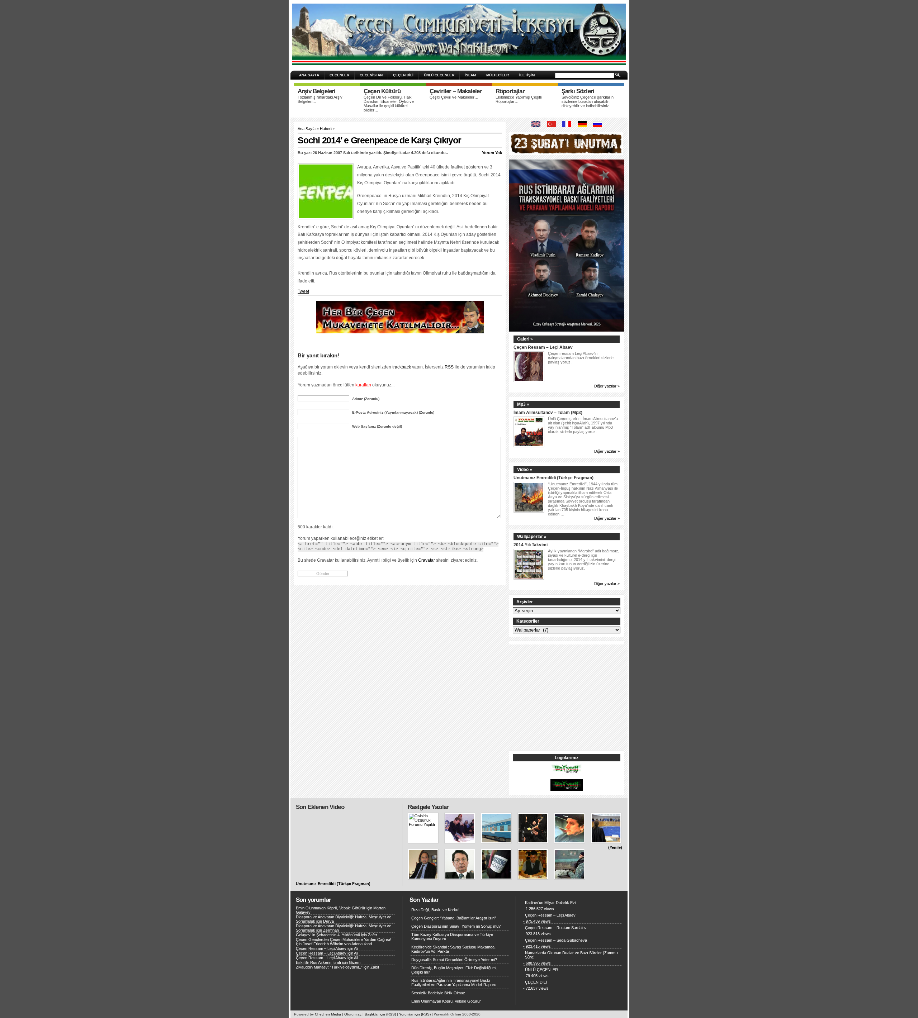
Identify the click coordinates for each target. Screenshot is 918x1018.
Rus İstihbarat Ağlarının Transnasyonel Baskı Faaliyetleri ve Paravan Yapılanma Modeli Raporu (453, 982)
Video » (524, 469)
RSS (449, 367)
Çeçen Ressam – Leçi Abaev (543, 347)
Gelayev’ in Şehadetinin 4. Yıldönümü (328, 935)
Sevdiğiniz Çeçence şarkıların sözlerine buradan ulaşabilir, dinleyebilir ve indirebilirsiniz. (588, 101)
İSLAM (470, 75)
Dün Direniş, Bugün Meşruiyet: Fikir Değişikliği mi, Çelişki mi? (454, 970)
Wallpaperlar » (531, 536)
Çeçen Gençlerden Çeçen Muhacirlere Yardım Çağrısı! (343, 939)
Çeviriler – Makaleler (456, 91)
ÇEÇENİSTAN (371, 75)
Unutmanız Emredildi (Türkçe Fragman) (553, 477)
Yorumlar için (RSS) (415, 1014)
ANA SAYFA (309, 75)
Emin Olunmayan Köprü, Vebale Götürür (330, 908)
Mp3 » (523, 404)
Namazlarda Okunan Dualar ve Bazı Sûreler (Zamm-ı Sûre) (571, 955)
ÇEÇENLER (339, 75)
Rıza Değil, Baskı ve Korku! (435, 910)
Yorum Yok (492, 153)
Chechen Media (328, 1014)
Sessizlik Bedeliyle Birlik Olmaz (438, 993)
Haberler (327, 129)
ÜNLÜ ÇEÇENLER (439, 75)
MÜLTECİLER (497, 75)
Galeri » (525, 339)
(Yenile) (615, 847)
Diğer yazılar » (607, 386)
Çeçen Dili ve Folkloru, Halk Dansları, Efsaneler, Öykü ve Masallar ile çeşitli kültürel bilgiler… (389, 103)
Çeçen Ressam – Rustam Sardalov (556, 928)
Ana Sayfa (307, 129)
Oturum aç (352, 1014)
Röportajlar (510, 91)
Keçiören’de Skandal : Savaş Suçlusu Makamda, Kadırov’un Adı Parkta (453, 949)
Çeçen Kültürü (382, 91)
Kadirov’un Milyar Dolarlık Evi (550, 902)
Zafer (372, 935)
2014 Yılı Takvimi (531, 544)
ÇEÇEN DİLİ (403, 75)
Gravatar (426, 560)
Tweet (303, 291)
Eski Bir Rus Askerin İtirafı (318, 962)
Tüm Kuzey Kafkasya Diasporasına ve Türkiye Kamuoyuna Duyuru (452, 936)
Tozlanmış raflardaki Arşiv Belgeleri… (320, 99)
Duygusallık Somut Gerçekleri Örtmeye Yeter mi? (454, 959)
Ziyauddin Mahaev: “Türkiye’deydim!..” (329, 967)
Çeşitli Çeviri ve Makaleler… (454, 97)
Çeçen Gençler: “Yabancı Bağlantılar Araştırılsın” (453, 918)
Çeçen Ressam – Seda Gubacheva (556, 940)
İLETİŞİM (527, 75)
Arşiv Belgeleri (316, 91)
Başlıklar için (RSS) (380, 1014)
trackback (401, 367)
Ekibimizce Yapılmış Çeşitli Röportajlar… (518, 99)
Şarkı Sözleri (578, 91)
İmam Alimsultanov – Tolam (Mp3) (548, 412)
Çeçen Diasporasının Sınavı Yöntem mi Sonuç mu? (456, 926)
